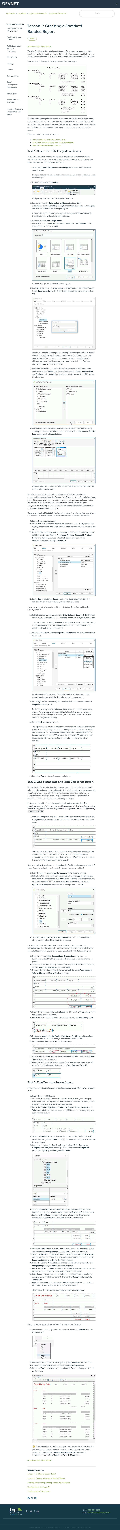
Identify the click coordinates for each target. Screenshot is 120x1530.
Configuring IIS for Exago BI (38, 1487)
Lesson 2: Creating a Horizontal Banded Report (46, 1478)
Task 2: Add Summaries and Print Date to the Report (52, 143)
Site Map (88, 1527)
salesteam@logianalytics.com (99, 1512)
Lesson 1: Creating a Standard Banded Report (15, 111)
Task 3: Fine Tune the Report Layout (46, 145)
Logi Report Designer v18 (38, 13)
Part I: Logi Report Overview (14, 38)
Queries (10, 70)
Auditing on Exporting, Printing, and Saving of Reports (49, 1483)
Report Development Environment (12, 84)
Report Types (12, 93)
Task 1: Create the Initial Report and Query (49, 140)
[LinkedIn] (35, 1498)
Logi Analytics (10, 13)
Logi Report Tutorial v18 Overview (14, 29)
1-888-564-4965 (93, 1510)
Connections (12, 57)
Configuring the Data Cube (38, 1491)
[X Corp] (32, 1498)
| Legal (73, 1527)
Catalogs (10, 64)
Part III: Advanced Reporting (14, 101)
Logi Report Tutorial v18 (57, 13)
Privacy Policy (80, 1527)
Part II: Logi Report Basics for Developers (14, 48)
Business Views (13, 76)
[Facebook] (29, 1498)
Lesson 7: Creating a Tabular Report (42, 1474)
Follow (32, 38)
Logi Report (22, 13)
